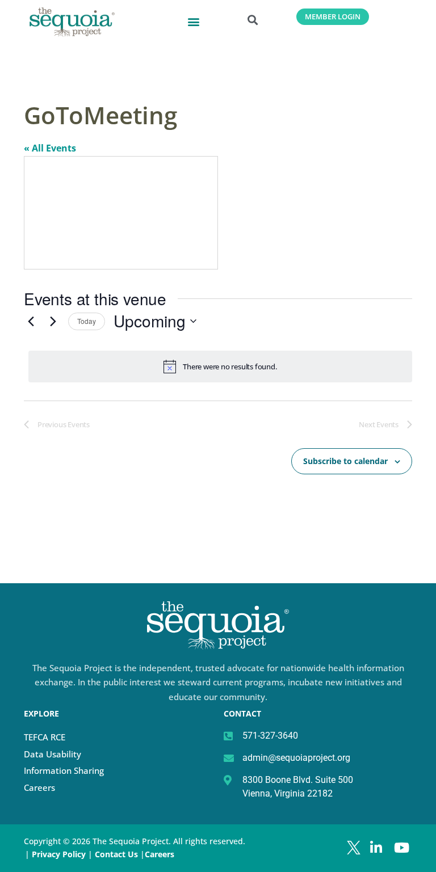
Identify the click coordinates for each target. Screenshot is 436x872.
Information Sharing (64, 770)
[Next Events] (53, 321)
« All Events (50, 148)
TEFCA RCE (44, 737)
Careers (39, 787)
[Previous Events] (30, 321)
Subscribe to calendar (345, 461)
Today (86, 321)
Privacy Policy (59, 854)
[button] (194, 21)
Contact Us (117, 854)
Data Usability (52, 754)
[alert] (220, 366)
